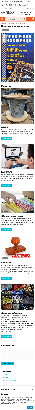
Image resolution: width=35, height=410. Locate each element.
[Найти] (24, 19)
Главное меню (2, 19)
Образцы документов (9, 380)
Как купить (6, 377)
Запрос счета (25, 14)
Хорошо (29, 407)
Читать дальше (7, 138)
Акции (5, 374)
